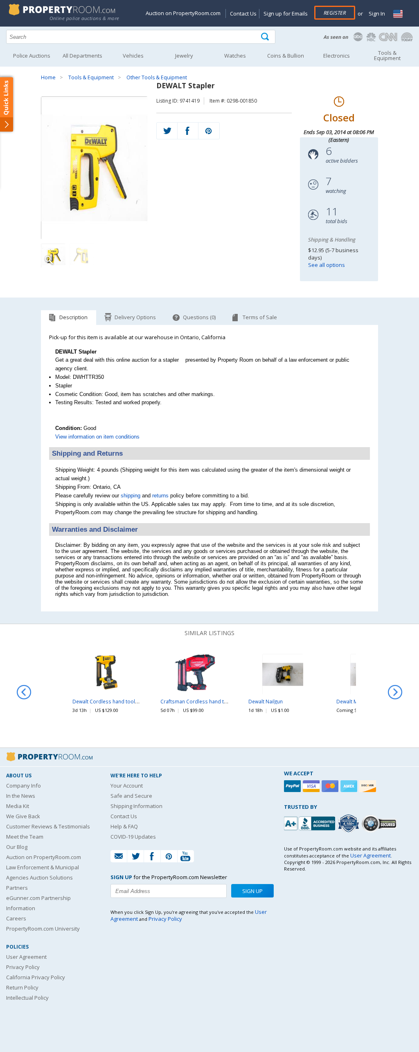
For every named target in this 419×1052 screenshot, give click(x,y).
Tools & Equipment (91, 77)
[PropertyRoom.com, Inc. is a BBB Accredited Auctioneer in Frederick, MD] (310, 822)
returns (160, 495)
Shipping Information (136, 806)
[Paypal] (293, 786)
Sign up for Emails (286, 13)
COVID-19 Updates (133, 836)
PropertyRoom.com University (43, 928)
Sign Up (252, 891)
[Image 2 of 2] (82, 256)
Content (8, 104)
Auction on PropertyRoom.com (183, 13)
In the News (20, 795)
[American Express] (349, 786)
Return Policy (22, 987)
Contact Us (243, 13)
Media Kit (17, 806)
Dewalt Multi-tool (356, 701)
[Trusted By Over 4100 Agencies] (349, 823)
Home (48, 77)
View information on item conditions (97, 437)
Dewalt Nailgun (265, 701)
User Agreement (26, 956)
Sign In (376, 13)
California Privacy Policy (35, 977)
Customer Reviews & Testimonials (48, 826)
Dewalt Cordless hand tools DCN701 (115, 701)
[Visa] (312, 786)
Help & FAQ (124, 826)
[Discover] (368, 786)
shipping (130, 495)
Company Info (23, 785)
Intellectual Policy (27, 997)
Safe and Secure (131, 795)
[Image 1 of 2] (94, 167)
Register (335, 12)
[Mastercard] (331, 786)
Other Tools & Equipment (156, 77)
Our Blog (16, 847)
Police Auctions (31, 55)
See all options (326, 265)
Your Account (126, 785)
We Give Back (23, 816)
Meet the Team (24, 836)
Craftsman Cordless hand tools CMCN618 (209, 701)
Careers (16, 918)
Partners (17, 887)
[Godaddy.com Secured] (380, 823)
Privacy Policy (23, 967)
